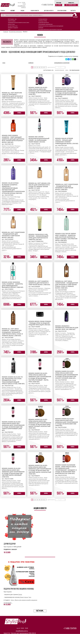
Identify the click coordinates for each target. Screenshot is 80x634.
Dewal (20, 594)
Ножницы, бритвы (42, 20)
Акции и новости (35, 11)
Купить (19, 113)
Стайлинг (31, 63)
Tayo (29, 597)
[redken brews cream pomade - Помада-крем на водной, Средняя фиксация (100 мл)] (40, 314)
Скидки (22, 11)
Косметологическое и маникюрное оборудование (50, 26)
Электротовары (11, 20)
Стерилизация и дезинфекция (45, 24)
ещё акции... (40, 611)
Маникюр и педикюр (13, 27)
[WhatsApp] (73, 59)
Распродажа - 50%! (12, 19)
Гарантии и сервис (61, 11)
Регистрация (58, 2)
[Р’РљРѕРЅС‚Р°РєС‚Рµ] (68, 59)
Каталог (13, 11)
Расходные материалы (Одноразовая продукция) (50, 29)
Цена (66, 70)
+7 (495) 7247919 (47, 5)
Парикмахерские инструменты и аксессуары (18, 22)
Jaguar (26, 597)
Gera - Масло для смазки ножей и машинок (24, 600)
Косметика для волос (43, 22)
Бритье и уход (11, 24)
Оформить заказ (72, 5)
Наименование (59, 70)
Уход (3, 63)
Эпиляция (40, 27)
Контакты (73, 11)
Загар (9, 29)
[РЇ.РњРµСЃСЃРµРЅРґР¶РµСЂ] (66, 59)
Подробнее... (8, 603)
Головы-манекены (42, 19)
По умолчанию (74, 70)
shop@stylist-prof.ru (22, 6)
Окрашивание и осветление (61, 63)
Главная (5, 11)
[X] (75, 59)
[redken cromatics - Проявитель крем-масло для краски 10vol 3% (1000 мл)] (66, 316)
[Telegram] (71, 59)
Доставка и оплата (49, 11)
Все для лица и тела (12, 26)
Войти (59, 5)
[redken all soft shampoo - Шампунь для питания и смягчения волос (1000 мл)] (40, 270)
